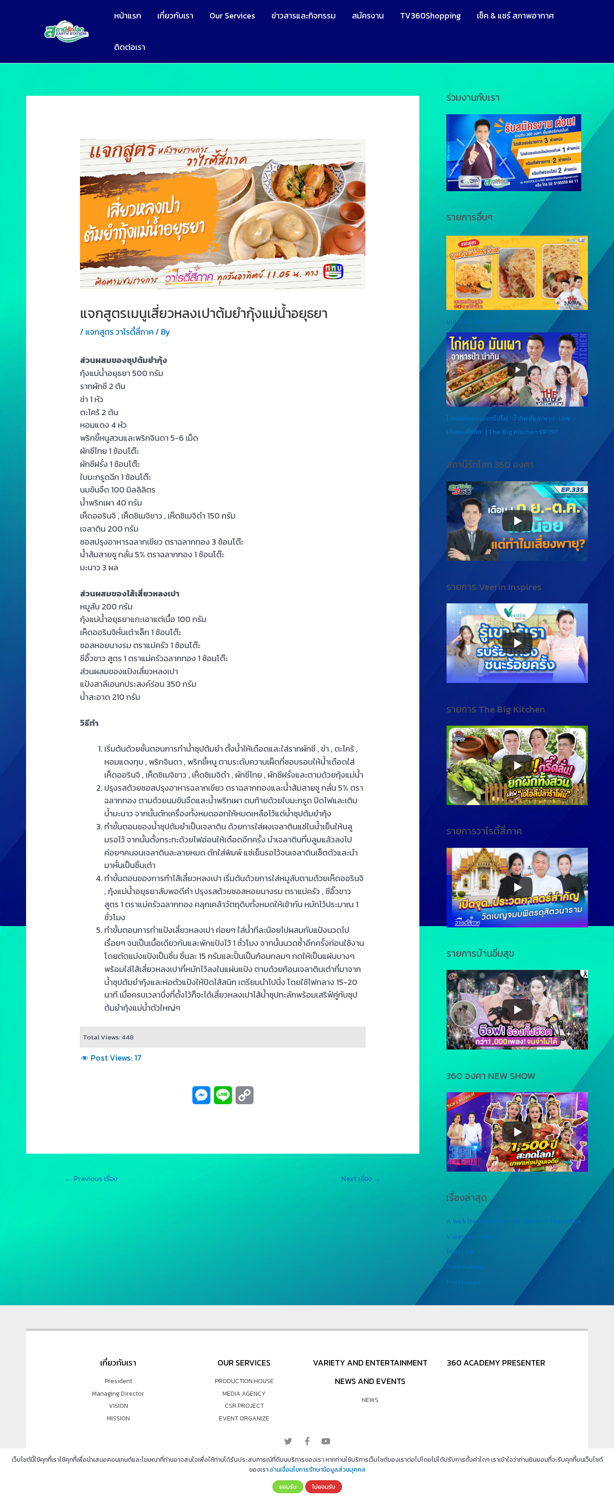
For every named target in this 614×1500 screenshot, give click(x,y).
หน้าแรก (127, 15)
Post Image (463, 1281)
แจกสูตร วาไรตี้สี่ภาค (119, 332)
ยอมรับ (288, 1486)
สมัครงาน (368, 15)
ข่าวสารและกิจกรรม (303, 15)
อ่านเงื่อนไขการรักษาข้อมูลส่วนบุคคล (317, 1469)
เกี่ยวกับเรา (175, 15)
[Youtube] (326, 1441)
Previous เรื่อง (91, 1178)
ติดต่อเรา (129, 47)
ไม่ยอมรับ (323, 1486)
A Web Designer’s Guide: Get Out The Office (513, 1221)
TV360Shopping (430, 15)
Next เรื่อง (361, 1178)
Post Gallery (465, 1266)
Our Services (232, 15)
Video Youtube (470, 1236)
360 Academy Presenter (496, 1363)
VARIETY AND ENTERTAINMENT (370, 1363)
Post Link (460, 1251)
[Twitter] (288, 1441)
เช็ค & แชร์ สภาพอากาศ (515, 15)
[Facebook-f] (307, 1441)
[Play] (517, 521)
